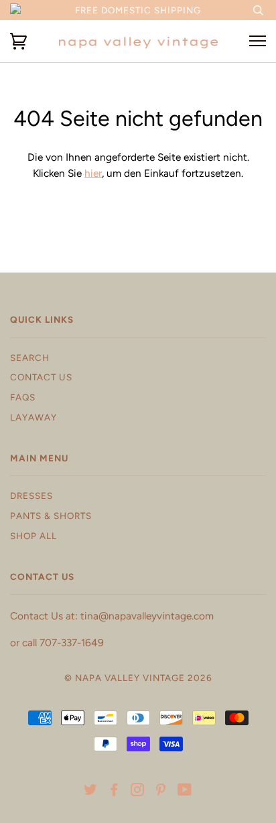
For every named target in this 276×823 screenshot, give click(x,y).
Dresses (31, 495)
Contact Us (41, 377)
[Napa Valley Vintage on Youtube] (185, 791)
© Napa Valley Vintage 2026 (138, 677)
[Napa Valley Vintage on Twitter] (91, 791)
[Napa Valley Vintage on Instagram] (138, 791)
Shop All (33, 535)
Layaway (33, 417)
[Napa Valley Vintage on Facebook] (114, 791)
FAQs (23, 397)
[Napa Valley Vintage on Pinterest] (161, 791)
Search (30, 357)
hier (93, 173)
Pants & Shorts (51, 515)
